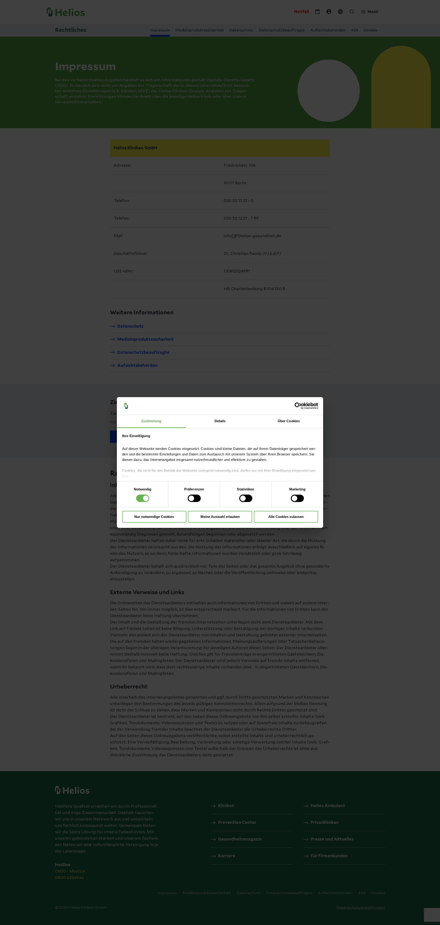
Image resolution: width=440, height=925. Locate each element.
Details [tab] (220, 421)
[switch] (194, 498)
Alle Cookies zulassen (286, 517)
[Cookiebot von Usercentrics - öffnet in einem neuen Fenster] (298, 406)
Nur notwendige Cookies (154, 517)
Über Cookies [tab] (289, 421)
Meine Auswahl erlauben (220, 517)
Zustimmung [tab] (151, 421)
